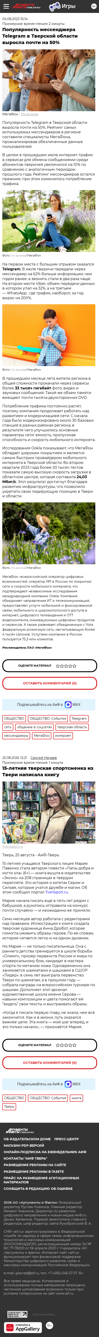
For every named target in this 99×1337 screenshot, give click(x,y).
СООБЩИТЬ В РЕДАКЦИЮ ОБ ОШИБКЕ (38, 1189)
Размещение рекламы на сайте (35, 1165)
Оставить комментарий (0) (50, 683)
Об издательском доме (27, 1139)
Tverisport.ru (12, 847)
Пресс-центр (66, 1139)
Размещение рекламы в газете (34, 1172)
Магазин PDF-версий (24, 1145)
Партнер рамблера (43, 1314)
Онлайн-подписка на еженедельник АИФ (45, 1152)
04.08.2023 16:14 (15, 19)
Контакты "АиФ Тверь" (25, 1158)
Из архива (29, 114)
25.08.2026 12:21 (14, 758)
